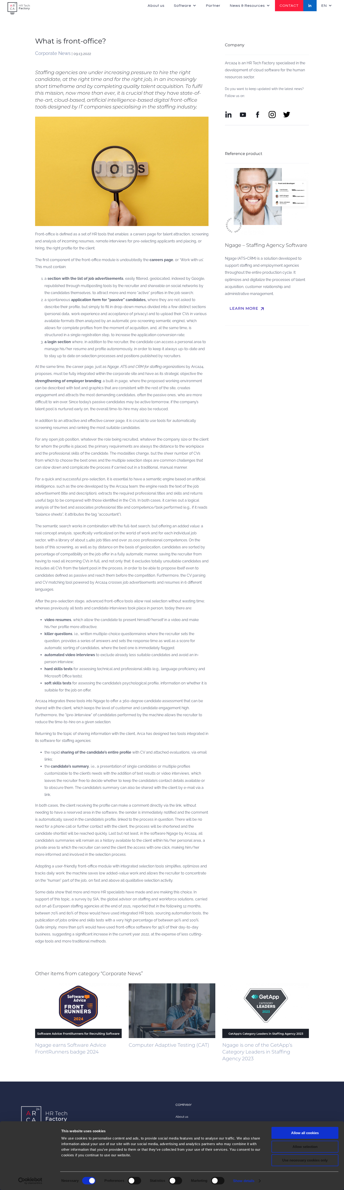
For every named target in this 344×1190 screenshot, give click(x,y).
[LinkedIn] (310, 5)
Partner (213, 5)
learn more (247, 309)
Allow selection (305, 1147)
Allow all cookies (305, 1133)
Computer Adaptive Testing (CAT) (169, 1045)
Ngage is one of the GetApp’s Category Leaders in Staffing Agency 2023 (257, 1052)
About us (156, 5)
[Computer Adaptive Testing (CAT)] (172, 1010)
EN (324, 5)
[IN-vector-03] (228, 113)
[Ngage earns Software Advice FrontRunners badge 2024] (78, 1010)
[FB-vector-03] (257, 113)
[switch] (134, 1180)
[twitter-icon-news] (286, 113)
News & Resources (247, 5)
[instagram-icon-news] (272, 113)
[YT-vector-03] (242, 113)
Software (182, 5)
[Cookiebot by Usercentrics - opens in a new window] (30, 1180)
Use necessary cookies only (305, 1160)
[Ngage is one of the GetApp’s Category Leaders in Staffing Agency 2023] (265, 1010)
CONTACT (289, 5)
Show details (243, 1181)
